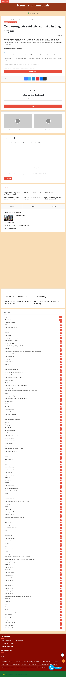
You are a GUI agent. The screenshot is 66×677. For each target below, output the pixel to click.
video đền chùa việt (9, 627)
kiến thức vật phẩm (9, 361)
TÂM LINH (35, 664)
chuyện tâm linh (8, 577)
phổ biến (12, 206)
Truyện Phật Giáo (9, 330)
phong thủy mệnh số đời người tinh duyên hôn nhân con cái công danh (21, 390)
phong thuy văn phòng (10, 396)
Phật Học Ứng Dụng (9, 467)
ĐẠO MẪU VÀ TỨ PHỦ (30, 667)
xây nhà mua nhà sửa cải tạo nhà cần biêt (14, 372)
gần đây (33, 206)
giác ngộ (36, 661)
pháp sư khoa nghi (9, 443)
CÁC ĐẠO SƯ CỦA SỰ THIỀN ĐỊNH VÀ (14, 212)
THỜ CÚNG (7, 598)
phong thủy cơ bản (9, 585)
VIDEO (6, 604)
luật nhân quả (8, 480)
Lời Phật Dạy (8, 319)
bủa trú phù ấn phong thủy (11, 527)
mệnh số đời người (9, 380)
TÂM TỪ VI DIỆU (48, 192)
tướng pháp (7, 417)
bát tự (11, 661)
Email (5, 167)
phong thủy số (8, 461)
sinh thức (7, 406)
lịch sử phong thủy (9, 591)
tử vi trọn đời (8, 533)
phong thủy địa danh (9, 485)
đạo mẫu (7, 454)
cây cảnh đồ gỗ (8, 427)
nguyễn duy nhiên (9, 401)
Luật (6, 546)
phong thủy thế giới (9, 572)
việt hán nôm (8, 617)
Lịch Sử (6, 609)
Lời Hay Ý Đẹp (8, 411)
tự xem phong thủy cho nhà (8, 667)
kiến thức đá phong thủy (10, 612)
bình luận (54, 206)
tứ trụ (6, 464)
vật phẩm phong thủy (9, 353)
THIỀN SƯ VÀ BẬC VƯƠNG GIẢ (32, 192)
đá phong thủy (8, 509)
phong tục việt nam (9, 580)
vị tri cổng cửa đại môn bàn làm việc (13, 490)
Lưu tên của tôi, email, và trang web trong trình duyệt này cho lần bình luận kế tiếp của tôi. (25, 173)
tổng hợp (12, 19)
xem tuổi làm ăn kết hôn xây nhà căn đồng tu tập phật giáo (18, 596)
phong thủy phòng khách (10, 414)
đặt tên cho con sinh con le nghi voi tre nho (14, 517)
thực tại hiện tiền (26, 664)
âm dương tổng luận (9, 514)
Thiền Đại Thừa (8, 522)
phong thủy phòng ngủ (10, 388)
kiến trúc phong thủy (9, 498)
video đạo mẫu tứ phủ (10, 622)
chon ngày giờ (8, 456)
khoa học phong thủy (9, 548)
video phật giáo (8, 583)
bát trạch (7, 496)
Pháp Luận (7, 477)
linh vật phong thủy (9, 432)
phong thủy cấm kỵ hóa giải (11, 327)
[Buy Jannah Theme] (33, 13)
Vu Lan (19, 667)
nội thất (6, 506)
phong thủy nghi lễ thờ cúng (11, 340)
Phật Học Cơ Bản (9, 569)
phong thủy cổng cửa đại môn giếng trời (14, 448)
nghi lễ (6, 393)
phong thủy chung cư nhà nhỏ (11, 435)
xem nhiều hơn (32, 71)
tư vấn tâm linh (8, 535)
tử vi (6, 367)
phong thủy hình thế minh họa (11, 369)
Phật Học (7, 324)
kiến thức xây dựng (9, 469)
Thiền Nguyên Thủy (9, 459)
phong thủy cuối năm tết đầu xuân (12, 419)
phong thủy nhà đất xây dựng (11, 451)
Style (6, 606)
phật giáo (7, 332)
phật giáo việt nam (9, 575)
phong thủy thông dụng (10, 538)
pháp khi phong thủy (9, 475)
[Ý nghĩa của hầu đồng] (8, 218)
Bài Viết (6, 403)
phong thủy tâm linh (9, 512)
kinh (6, 530)
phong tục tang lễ (9, 567)
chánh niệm (19, 661)
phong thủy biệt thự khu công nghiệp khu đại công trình (17, 556)
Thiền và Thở (5, 664)
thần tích (7, 348)
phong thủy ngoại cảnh (10, 359)
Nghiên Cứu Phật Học (10, 322)
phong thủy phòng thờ (10, 440)
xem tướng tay (8, 525)
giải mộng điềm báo (9, 540)
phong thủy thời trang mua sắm (12, 562)
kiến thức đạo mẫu (9, 588)
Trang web (36, 167)
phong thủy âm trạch (9, 335)
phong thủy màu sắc (9, 409)
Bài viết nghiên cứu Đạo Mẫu (11, 488)
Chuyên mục (7, 382)
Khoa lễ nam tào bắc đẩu (10, 228)
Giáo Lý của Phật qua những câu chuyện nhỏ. (15, 345)
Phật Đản (7, 364)
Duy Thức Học (28, 661)
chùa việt (7, 543)
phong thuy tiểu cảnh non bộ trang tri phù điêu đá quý (17, 385)
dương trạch (7, 551)
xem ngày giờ (8, 504)
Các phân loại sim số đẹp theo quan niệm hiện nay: (16, 225)
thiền (6, 519)
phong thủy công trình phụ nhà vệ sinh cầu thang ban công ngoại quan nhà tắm (23, 351)
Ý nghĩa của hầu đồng (19, 215)
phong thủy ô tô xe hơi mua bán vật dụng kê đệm (16, 398)
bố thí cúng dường (9, 614)
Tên (5, 162)
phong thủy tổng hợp (9, 356)
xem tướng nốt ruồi (12, 22)
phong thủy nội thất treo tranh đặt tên (13, 377)
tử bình (6, 493)
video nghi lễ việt (9, 593)
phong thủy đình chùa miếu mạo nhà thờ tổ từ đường (17, 501)
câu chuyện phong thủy (10, 430)
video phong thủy (9, 620)
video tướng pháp (9, 625)
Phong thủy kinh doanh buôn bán (12, 425)
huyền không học (8, 472)
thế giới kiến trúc (15, 664)
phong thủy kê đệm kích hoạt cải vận (13, 338)
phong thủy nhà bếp (9, 374)
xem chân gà (7, 601)
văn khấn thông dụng (9, 438)
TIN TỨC (7, 483)
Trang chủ (7, 19)
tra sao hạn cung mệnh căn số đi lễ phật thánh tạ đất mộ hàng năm (20, 559)
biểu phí (4, 661)
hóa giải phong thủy (9, 343)
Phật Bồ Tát (7, 564)
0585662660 (58, 667)
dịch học (7, 446)
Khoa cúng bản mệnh (9, 222)
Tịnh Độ (7, 422)
